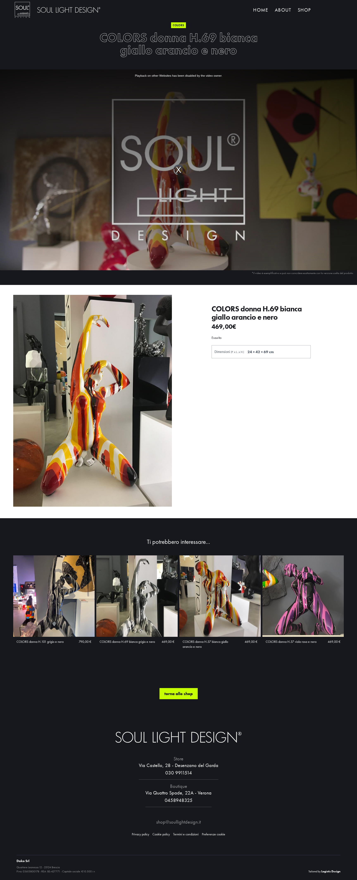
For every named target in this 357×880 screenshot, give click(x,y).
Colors (178, 25)
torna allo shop (178, 693)
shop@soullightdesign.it (178, 822)
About (283, 10)
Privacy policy (140, 834)
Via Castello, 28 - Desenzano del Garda (178, 765)
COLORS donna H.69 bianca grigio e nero (127, 641)
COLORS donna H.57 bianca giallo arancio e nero (205, 644)
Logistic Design (330, 871)
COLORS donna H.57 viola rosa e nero (291, 641)
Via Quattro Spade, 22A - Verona (178, 792)
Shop (304, 10)
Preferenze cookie (213, 834)
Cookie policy (161, 834)
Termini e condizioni (186, 834)
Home (260, 10)
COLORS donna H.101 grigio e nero (40, 641)
